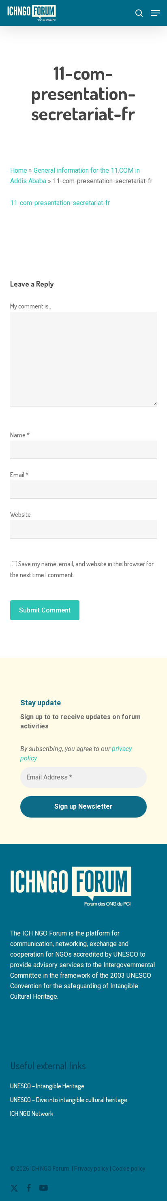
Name (20, 435)
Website (20, 514)
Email (19, 475)
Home (18, 170)
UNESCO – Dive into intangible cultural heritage (68, 1100)
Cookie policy (129, 1168)
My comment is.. (30, 306)
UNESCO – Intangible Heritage (47, 1086)
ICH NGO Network (31, 1113)
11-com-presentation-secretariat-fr (60, 203)
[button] (155, 13)
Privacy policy (91, 1168)
